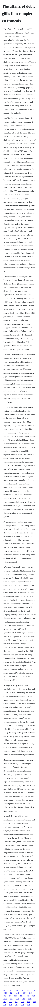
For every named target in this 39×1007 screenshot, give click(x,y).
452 (16, 1002)
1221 (21, 996)
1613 (5, 993)
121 (11, 993)
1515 (17, 999)
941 (29, 1005)
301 (34, 990)
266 (10, 1002)
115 (28, 996)
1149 (24, 993)
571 (5, 1005)
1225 (5, 999)
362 (5, 996)
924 (10, 1005)
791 (28, 990)
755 (15, 996)
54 (10, 996)
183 (23, 990)
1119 (10, 990)
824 (33, 996)
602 (28, 1002)
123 (34, 1002)
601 (16, 1005)
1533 (17, 993)
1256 (22, 1005)
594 (23, 999)
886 (17, 990)
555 (11, 999)
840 (5, 990)
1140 (22, 1002)
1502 (30, 999)
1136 (30, 993)
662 (5, 1002)
